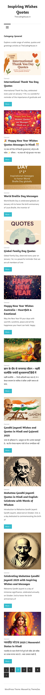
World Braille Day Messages (21, 196)
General (6, 78)
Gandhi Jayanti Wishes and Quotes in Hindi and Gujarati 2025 (21, 431)
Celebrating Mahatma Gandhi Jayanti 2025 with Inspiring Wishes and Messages (21, 580)
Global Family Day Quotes (19, 251)
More (7, 104)
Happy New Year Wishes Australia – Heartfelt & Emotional (18, 310)
